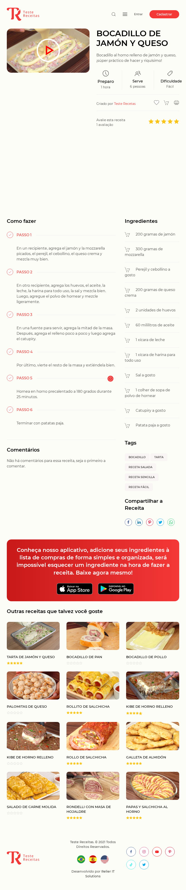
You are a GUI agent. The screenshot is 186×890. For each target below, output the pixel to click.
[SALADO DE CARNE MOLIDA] (30, 795)
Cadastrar (164, 14)
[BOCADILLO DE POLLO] (149, 643)
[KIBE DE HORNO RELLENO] (149, 693)
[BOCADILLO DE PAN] (89, 643)
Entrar (138, 14)
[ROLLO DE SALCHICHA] (89, 743)
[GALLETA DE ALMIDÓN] (149, 743)
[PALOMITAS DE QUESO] (30, 693)
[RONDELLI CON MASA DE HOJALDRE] (89, 795)
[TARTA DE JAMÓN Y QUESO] (30, 643)
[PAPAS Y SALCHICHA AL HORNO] (149, 795)
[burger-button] (125, 14)
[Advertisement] (93, 172)
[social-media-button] (131, 851)
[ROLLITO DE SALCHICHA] (89, 693)
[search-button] (113, 14)
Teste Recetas (125, 104)
